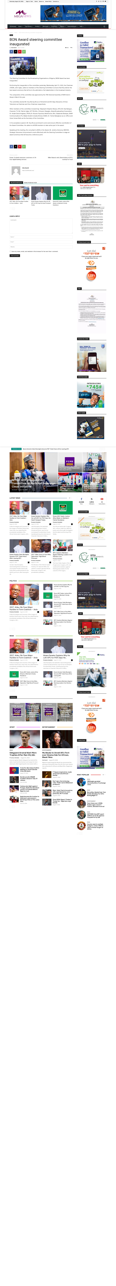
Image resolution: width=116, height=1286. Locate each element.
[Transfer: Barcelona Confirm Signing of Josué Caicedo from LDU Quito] (14, 770)
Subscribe (102, 498)
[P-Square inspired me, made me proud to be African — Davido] (46, 774)
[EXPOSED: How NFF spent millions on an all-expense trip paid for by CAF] (81, 815)
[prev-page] (11, 208)
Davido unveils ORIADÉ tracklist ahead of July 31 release (28, 778)
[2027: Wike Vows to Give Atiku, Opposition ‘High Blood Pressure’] (41, 546)
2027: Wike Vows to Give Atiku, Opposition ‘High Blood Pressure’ (41, 556)
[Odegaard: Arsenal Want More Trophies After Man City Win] (25, 739)
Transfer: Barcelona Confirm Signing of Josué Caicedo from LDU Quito (29, 769)
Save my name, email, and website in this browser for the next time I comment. (35, 251)
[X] (101, 1)
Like (81, 498)
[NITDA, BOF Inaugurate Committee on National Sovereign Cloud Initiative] (34, 472)
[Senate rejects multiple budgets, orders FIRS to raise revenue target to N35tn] (81, 825)
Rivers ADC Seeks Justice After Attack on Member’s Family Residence (61, 203)
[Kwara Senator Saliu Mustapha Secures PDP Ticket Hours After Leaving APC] (19, 546)
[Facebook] (97, 1)
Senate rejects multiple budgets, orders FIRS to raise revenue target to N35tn (95, 826)
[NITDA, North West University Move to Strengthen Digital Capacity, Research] (94, 462)
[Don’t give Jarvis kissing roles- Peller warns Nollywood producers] (46, 783)
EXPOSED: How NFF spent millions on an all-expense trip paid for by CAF (95, 815)
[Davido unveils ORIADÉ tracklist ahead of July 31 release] (14, 779)
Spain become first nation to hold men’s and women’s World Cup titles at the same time (29, 799)
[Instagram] (99, 1)
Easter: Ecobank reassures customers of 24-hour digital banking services (23, 158)
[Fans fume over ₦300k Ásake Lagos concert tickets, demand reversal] (81, 804)
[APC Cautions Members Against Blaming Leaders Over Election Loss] (63, 545)
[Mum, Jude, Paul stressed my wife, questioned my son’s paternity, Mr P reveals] (46, 793)
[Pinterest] (20, 51)
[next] (103, 449)
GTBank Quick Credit (84, 692)
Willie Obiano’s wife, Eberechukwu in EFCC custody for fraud (60, 158)
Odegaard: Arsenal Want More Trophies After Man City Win (23, 754)
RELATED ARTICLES (16, 182)
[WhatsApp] (24, 51)
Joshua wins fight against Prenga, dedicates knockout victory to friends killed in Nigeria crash (29, 788)
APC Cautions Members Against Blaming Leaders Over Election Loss (62, 554)
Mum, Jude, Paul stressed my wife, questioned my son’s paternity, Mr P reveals (62, 792)
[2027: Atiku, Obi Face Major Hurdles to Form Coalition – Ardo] (19, 193)
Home (11, 32)
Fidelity (80, 646)
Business (62, 464)
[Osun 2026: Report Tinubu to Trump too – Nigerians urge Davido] (46, 802)
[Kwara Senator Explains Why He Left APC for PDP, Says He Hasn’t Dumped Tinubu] (41, 193)
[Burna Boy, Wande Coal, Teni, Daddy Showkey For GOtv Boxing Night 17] (81, 793)
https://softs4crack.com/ (28, 170)
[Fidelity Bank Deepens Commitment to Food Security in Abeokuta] (65, 712)
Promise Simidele (14, 522)
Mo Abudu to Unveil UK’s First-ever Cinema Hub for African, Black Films (56, 755)
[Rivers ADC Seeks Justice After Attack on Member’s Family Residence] (63, 193)
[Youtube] (105, 1)
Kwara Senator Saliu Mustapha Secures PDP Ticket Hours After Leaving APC (19, 556)
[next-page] (14, 208)
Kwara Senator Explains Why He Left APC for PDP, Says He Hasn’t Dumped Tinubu (41, 203)
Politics (13, 581)
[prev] (101, 449)
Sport (12, 727)
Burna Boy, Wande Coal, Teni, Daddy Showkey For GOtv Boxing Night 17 (96, 793)
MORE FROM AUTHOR (30, 182)
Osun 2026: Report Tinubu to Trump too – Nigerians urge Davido (62, 801)
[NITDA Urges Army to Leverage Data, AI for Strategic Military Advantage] (70, 482)
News (15, 32)
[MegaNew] (23, 14)
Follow (92, 498)
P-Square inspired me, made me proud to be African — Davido (62, 773)
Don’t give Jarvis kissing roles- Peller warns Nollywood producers (63, 782)
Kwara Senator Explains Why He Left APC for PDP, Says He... (56, 656)
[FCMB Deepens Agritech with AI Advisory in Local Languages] (49, 712)
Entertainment (48, 727)
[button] (104, 26)
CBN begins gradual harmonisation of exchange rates (96, 783)
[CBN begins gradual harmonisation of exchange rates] (81, 782)
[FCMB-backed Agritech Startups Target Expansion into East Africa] (70, 462)
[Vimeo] (103, 1)
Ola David (13, 47)
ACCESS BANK (83, 512)
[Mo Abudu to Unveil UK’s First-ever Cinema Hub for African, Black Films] (57, 739)
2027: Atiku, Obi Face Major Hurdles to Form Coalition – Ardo (41, 449)
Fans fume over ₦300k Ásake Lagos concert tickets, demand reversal (95, 804)
